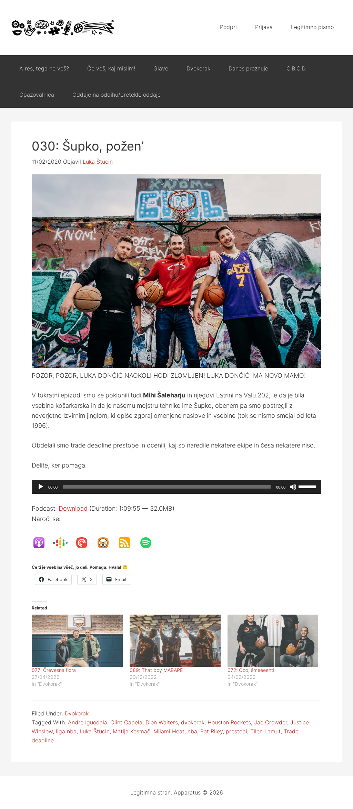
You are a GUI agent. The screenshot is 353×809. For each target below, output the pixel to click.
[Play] (40, 486)
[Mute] (293, 486)
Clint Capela (126, 722)
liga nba (66, 731)
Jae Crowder (270, 722)
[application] (176, 487)
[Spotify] (149, 542)
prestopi (236, 731)
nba (192, 731)
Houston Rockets (229, 722)
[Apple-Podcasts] (42, 542)
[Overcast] (106, 542)
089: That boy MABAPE (156, 670)
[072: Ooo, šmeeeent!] (273, 641)
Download (73, 508)
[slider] (308, 486)
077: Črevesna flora (54, 670)
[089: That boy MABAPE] (175, 641)
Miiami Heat (168, 731)
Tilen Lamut (265, 731)
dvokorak (192, 722)
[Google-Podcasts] (63, 542)
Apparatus (62, 27)
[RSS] (128, 542)
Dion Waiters (161, 722)
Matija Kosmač (131, 731)
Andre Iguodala (87, 722)
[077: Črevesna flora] (77, 641)
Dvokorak (77, 713)
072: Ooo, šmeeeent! (251, 670)
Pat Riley (211, 731)
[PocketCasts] (85, 542)
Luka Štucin (95, 731)
